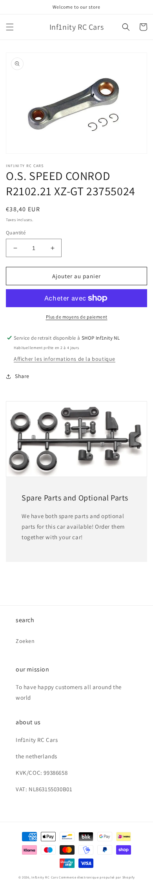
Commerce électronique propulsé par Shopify (97, 877)
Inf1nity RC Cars (44, 877)
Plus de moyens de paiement (76, 317)
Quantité (16, 232)
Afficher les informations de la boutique (64, 358)
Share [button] (22, 376)
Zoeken (25, 640)
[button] (9, 27)
